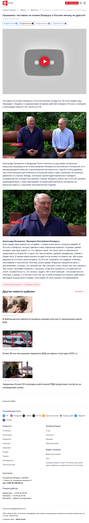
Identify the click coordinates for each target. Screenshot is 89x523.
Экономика (7, 435)
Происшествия (9, 464)
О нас (48, 431)
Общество (34, 10)
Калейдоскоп (8, 460)
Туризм (6, 456)
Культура (6, 443)
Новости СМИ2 (9, 401)
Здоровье (7, 448)
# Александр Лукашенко (13, 284)
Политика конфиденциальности (14, 509)
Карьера (49, 439)
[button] (44, 61)
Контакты (50, 435)
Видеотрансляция (53, 454)
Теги (47, 458)
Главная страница (9, 10)
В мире (5, 452)
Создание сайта (8, 519)
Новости (23, 10)
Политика (7, 431)
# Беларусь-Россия (32, 284)
